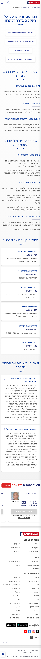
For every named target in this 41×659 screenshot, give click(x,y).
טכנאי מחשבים (27, 7)
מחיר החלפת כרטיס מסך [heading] (27, 271)
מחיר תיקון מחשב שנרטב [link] (20, 50)
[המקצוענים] (33, 2)
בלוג (18, 565)
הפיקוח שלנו (34, 547)
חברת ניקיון (34, 607)
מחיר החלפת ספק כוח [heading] (29, 287)
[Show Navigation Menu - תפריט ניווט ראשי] (2, 2)
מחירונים (35, 561)
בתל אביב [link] (17, 485)
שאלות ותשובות (33, 565)
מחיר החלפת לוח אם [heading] (29, 342)
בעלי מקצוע (36, 7)
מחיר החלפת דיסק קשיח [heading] (28, 326)
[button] (34, 637)
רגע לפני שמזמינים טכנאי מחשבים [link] (20, 33)
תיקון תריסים (15, 618)
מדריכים (36, 569)
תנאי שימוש (21, 650)
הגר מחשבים (31, 493)
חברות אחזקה (33, 603)
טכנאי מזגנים (15, 577)
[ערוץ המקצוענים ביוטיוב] (26, 631)
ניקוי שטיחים (15, 603)
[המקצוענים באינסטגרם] (34, 631)
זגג (38, 599)
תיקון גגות (16, 614)
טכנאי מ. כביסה (33, 618)
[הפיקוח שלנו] (2, 654)
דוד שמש (35, 588)
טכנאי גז (36, 614)
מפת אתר (34, 650)
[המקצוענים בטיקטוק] (37, 631)
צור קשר (16, 551)
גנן (38, 585)
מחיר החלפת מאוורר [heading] (29, 307)
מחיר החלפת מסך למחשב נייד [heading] (25, 251)
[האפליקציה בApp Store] (11, 625)
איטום (37, 577)
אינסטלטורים (34, 581)
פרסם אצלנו (15, 547)
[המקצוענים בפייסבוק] (30, 631)
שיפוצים (17, 610)
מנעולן (17, 592)
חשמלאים (35, 610)
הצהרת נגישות (27, 652)
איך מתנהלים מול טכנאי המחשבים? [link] (20, 41)
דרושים (17, 544)
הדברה (36, 592)
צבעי (18, 607)
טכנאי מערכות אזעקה (11, 585)
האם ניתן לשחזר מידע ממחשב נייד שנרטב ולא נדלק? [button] (24, 380)
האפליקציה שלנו (33, 551)
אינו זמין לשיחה (24, 511)
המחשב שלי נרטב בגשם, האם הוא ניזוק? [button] (21, 429)
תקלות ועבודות (14, 561)
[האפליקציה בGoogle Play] (22, 625)
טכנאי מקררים (14, 588)
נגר (18, 599)
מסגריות (16, 596)
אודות (37, 544)
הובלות (36, 596)
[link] (20, 59)
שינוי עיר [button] (7, 485)
